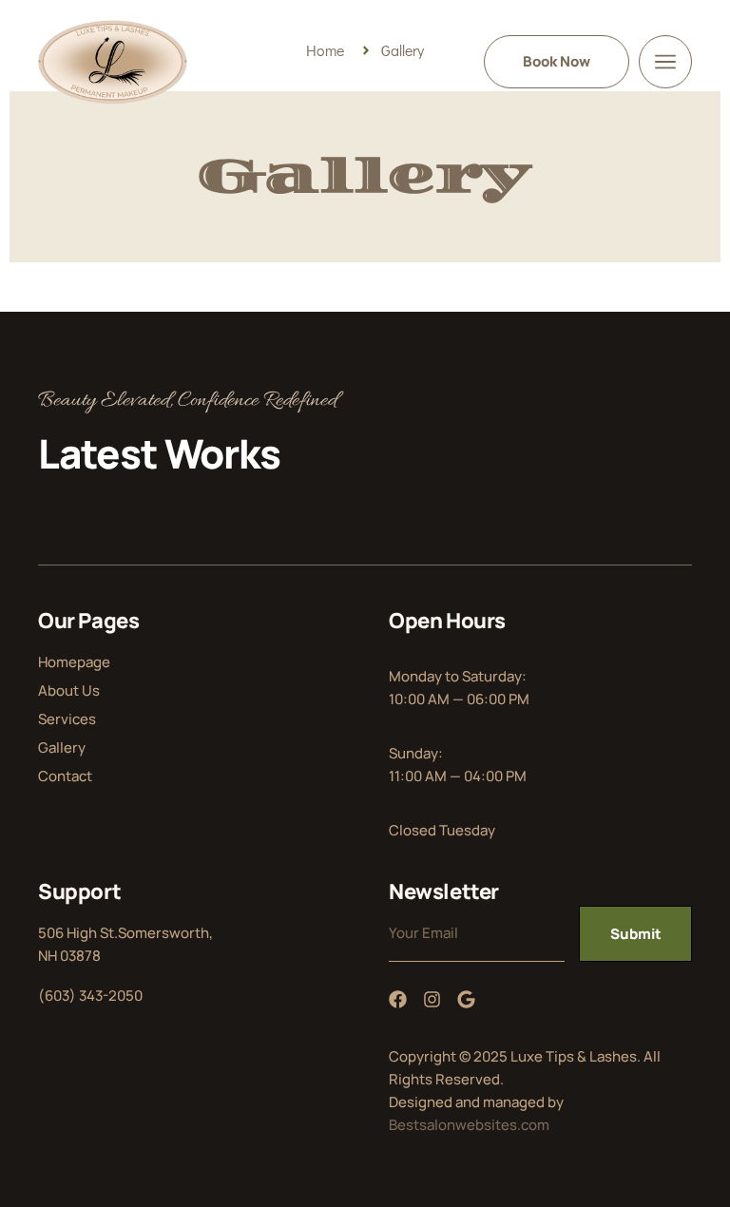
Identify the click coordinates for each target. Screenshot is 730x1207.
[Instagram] (432, 999)
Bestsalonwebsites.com (469, 1125)
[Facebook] (398, 999)
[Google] (466, 999)
